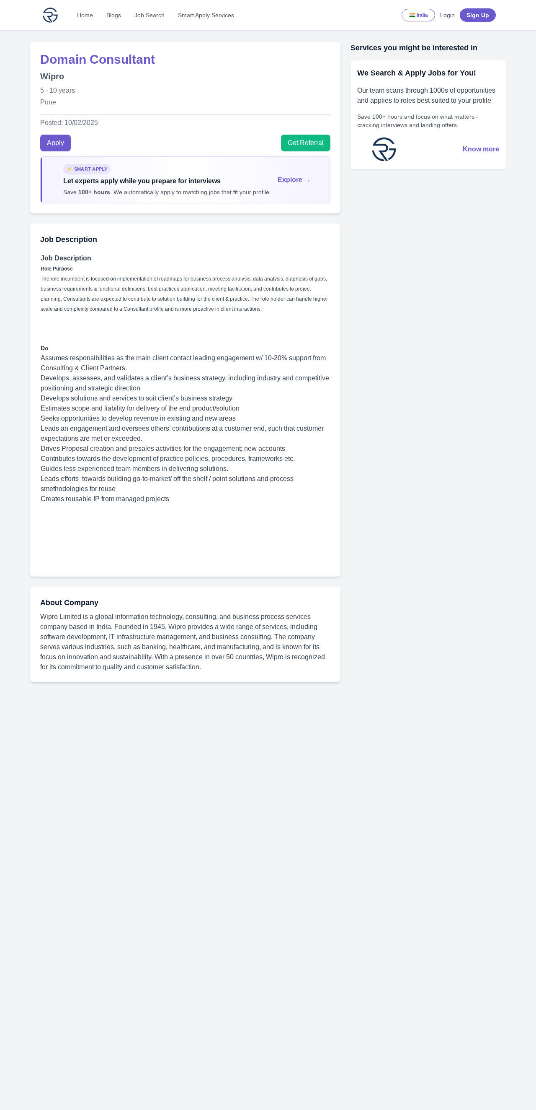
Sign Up (477, 15)
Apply (55, 142)
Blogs (113, 15)
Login (447, 15)
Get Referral (306, 142)
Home (85, 15)
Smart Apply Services (206, 15)
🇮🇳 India (418, 15)
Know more (481, 149)
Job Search (149, 15)
